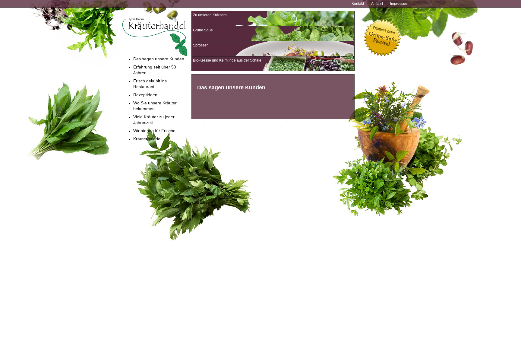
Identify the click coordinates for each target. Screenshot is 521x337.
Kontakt (358, 4)
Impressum (399, 4)
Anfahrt (377, 4)
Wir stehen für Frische (154, 130)
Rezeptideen (145, 94)
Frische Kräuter (154, 37)
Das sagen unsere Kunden (158, 58)
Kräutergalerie (146, 138)
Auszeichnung (382, 38)
